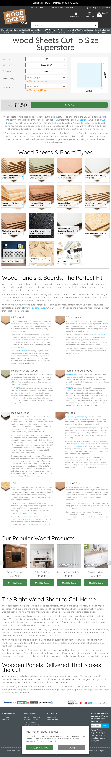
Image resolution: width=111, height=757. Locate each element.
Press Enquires (52, 720)
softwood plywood (82, 446)
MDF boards (23, 351)
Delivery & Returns (31, 720)
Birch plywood (70, 457)
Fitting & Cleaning (102, 31)
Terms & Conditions (31, 725)
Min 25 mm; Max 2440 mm (36, 81)
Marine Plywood (96, 487)
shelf (16, 656)
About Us (5, 720)
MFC (42, 456)
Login (99, 8)
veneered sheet (99, 335)
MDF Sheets (6, 31)
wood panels (99, 619)
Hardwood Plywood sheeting (76, 417)
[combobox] (62, 25)
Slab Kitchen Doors (96, 572)
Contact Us (6, 717)
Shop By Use (74, 31)
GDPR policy (53, 741)
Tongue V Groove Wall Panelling (70, 572)
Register (106, 8)
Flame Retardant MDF (74, 374)
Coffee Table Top (42, 572)
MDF (56, 119)
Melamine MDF (33, 438)
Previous (2, 563)
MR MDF (16, 388)
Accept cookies (39, 747)
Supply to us (51, 717)
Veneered (81, 119)
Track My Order (30, 722)
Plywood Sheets (20, 31)
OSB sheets (28, 517)
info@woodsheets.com (35, 307)
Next (109, 563)
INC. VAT (92, 8)
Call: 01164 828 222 (38, 7)
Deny (72, 747)
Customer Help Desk (32, 717)
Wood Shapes (86, 31)
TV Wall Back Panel (15, 572)
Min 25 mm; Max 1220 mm (36, 90)
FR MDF (69, 388)
